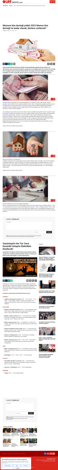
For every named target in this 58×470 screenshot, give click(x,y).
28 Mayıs (5, 102)
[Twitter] (6, 64)
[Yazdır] (14, 64)
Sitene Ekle (23, 453)
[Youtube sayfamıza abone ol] (48, 453)
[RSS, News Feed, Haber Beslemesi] (53, 453)
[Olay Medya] (12, 1)
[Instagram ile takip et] (50, 453)
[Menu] (54, 1)
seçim (9, 104)
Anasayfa (6, 5)
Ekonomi (10, 5)
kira (51, 105)
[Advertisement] (30, 15)
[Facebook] (4, 64)
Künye (8, 453)
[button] (48, 64)
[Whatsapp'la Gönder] (11, 64)
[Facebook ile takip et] (45, 453)
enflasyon (8, 112)
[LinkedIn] (9, 64)
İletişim (12, 453)
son (23, 115)
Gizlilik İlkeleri (17, 453)
